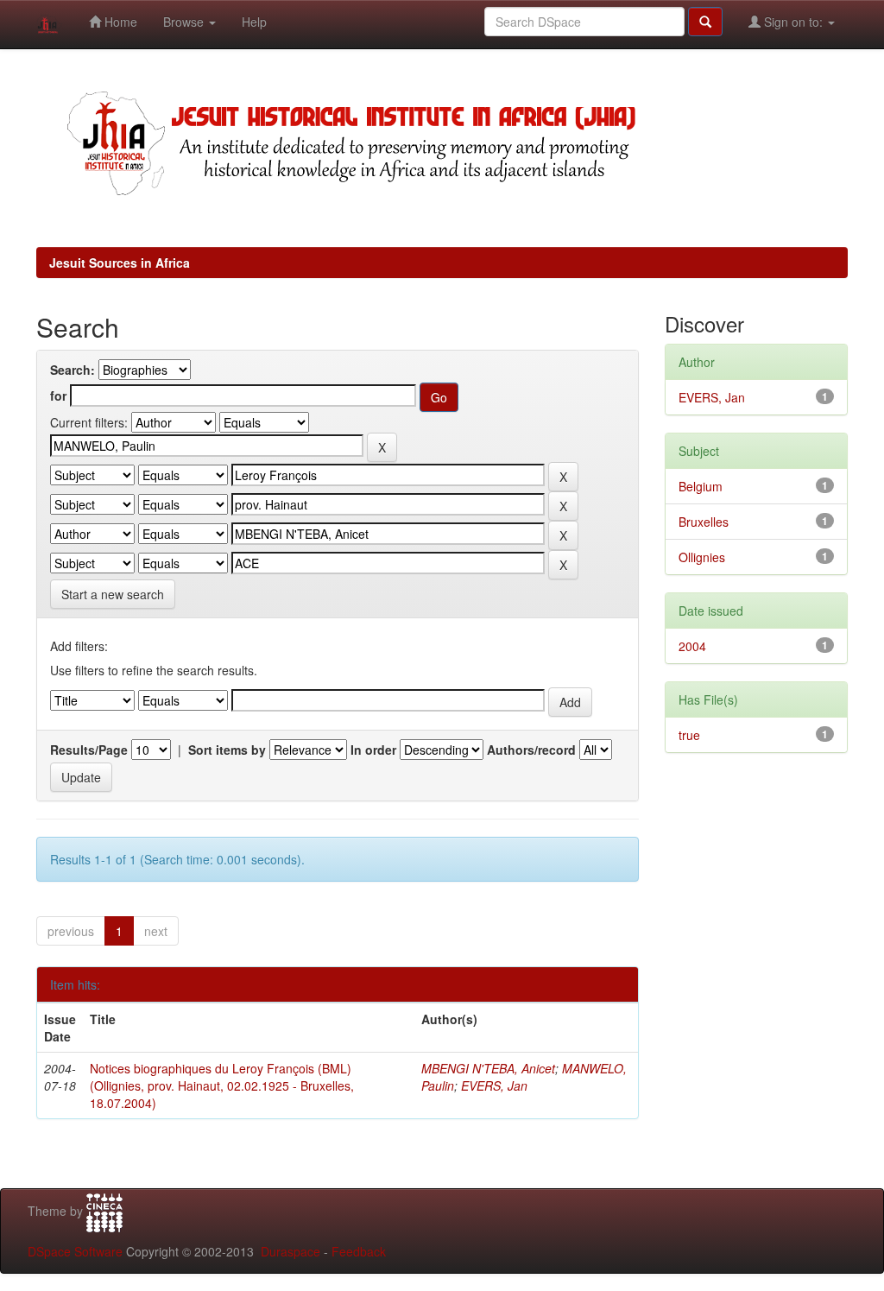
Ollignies (702, 557)
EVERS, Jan (494, 1085)
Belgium (701, 486)
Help (254, 21)
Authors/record (531, 749)
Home (119, 21)
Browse (185, 21)
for (58, 395)
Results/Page (89, 749)
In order (373, 749)
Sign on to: (793, 21)
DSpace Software (75, 1251)
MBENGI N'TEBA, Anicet (488, 1068)
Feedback (359, 1251)
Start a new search (112, 594)
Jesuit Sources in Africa (119, 262)
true (689, 735)
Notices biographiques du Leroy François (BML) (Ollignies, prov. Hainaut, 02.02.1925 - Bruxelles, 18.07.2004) (222, 1085)
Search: (72, 369)
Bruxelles (704, 521)
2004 (692, 646)
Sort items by (227, 749)
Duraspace (290, 1251)
